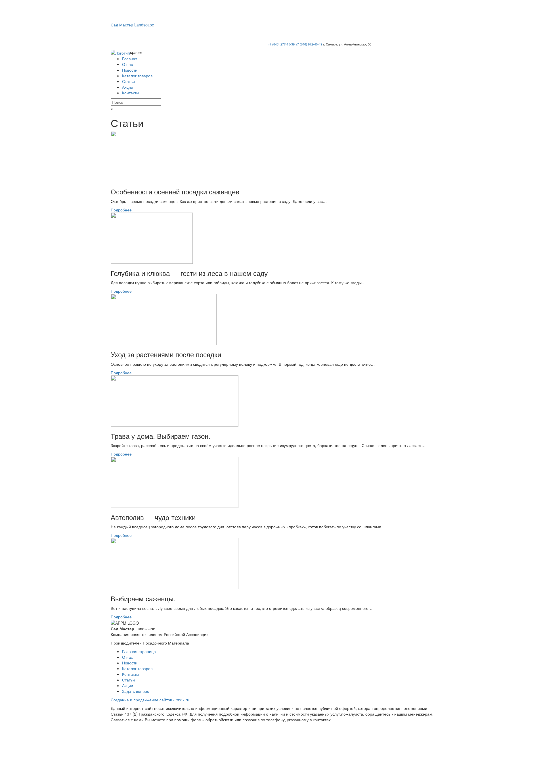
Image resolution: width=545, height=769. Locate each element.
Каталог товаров (137, 75)
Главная (129, 58)
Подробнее (121, 210)
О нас (127, 64)
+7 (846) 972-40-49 (308, 44)
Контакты (130, 92)
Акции (127, 87)
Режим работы (416, 25)
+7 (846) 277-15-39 (281, 44)
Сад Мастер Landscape (132, 25)
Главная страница (139, 651)
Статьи (128, 81)
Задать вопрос (135, 691)
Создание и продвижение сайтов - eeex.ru (150, 700)
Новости (129, 70)
